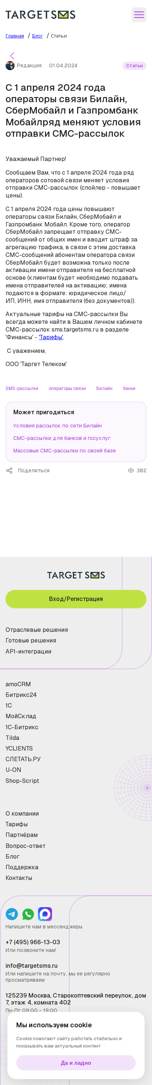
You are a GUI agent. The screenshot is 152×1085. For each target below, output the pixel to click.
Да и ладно (76, 1063)
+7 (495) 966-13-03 (33, 942)
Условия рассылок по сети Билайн (57, 425)
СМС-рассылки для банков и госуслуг (61, 438)
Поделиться (12, 470)
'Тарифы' (51, 337)
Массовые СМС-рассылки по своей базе (64, 450)
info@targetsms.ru (32, 965)
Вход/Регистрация (76, 599)
